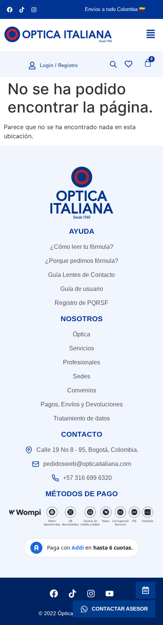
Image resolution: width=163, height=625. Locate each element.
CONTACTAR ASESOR (120, 609)
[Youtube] (109, 593)
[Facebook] (9, 9)
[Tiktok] (21, 9)
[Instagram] (33, 9)
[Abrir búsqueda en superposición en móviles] (113, 64)
